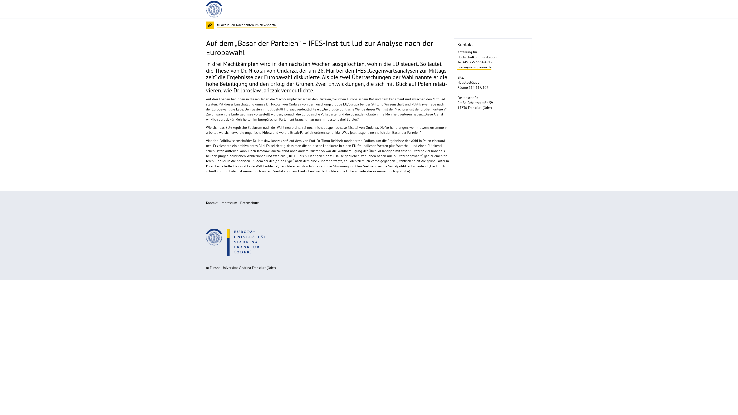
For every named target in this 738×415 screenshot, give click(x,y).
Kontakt (212, 203)
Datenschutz (249, 203)
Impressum (229, 203)
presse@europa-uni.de (474, 67)
